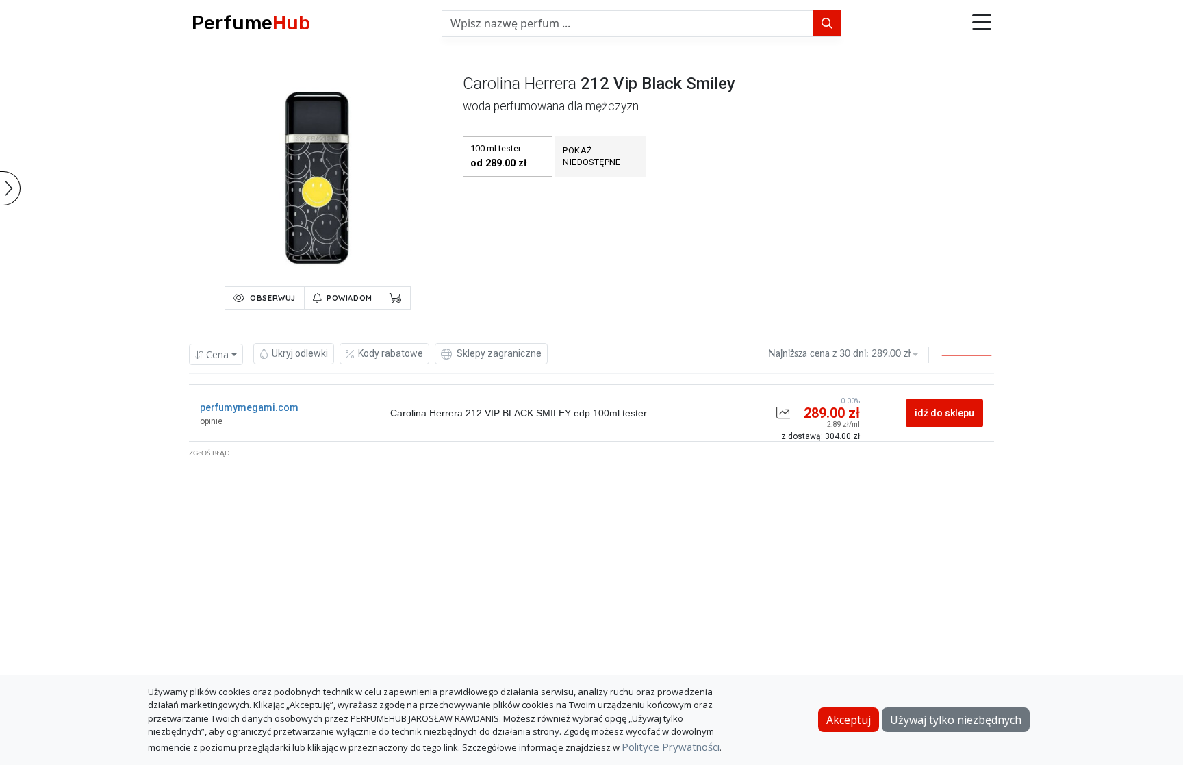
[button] (981, 23)
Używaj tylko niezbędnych (955, 719)
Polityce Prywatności (671, 746)
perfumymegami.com (249, 407)
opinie (211, 421)
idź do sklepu (944, 412)
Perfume (251, 23)
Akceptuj (848, 719)
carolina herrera (519, 83)
